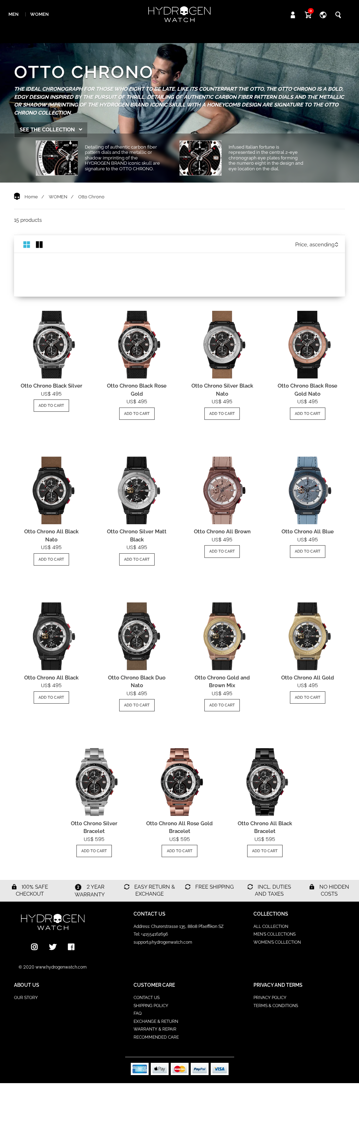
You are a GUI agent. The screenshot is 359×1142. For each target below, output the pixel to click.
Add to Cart (51, 405)
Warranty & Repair (155, 1029)
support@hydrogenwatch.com (163, 942)
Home (31, 196)
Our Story (26, 997)
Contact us (149, 914)
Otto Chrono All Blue (308, 531)
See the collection (48, 129)
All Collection (270, 926)
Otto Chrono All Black (51, 678)
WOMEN (58, 196)
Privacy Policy (269, 997)
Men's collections (274, 934)
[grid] (27, 244)
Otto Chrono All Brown (222, 531)
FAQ (138, 1013)
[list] (39, 244)
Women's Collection (277, 942)
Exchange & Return (156, 1021)
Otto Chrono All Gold (307, 678)
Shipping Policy (151, 1005)
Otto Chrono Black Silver (51, 386)
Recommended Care (156, 1037)
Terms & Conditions (275, 1005)
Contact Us (147, 997)
